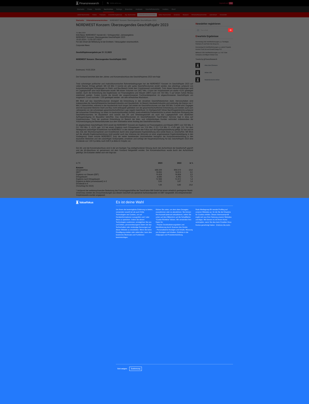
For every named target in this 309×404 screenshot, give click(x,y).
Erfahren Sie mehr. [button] (223, 225)
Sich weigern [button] (122, 369)
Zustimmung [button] (135, 369)
